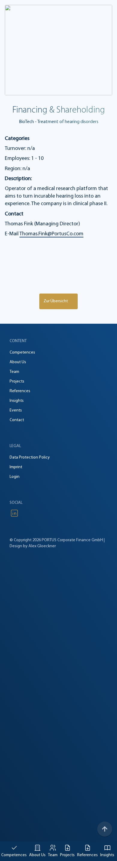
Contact (17, 420)
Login (15, 477)
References (87, 855)
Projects (67, 855)
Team (53, 855)
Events (16, 410)
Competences (14, 855)
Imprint (16, 467)
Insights (107, 855)
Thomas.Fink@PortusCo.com (51, 234)
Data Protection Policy (30, 457)
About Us (37, 855)
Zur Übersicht (56, 301)
